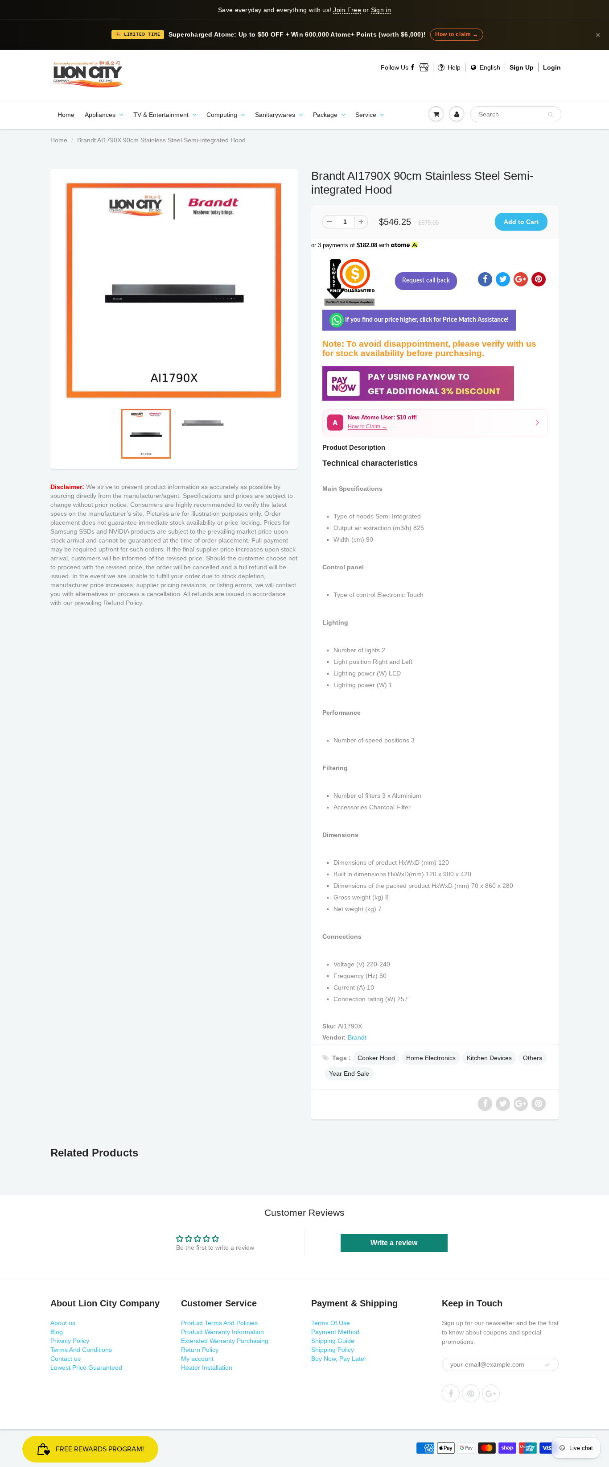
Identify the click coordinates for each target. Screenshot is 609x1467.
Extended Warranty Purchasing (224, 1340)
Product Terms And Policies (219, 1322)
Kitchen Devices (489, 1057)
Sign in (381, 9)
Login (552, 67)
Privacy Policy (69, 1340)
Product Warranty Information (222, 1331)
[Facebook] (412, 67)
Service (365, 114)
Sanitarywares (275, 114)
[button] (434, 422)
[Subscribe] (547, 1365)
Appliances (100, 114)
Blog (56, 1331)
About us (62, 1322)
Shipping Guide (332, 1340)
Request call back (426, 281)
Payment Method (335, 1331)
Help (453, 67)
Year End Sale (349, 1073)
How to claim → (456, 34)
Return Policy (199, 1349)
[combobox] (515, 114)
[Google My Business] (424, 67)
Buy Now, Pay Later (338, 1358)
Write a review (393, 1243)
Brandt (357, 1037)
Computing (221, 114)
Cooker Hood (376, 1057)
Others (532, 1057)
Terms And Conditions (81, 1349)
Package (325, 114)
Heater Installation (206, 1367)
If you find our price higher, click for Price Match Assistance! (426, 320)
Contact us (65, 1358)
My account (197, 1358)
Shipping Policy (332, 1349)
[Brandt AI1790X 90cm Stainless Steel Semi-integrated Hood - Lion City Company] (174, 290)
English (489, 67)
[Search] (550, 115)
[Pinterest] (471, 1393)
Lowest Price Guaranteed (86, 1367)
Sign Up (522, 67)
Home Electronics (431, 1057)
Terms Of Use (330, 1322)
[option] (174, 290)
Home (66, 114)
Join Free (347, 9)
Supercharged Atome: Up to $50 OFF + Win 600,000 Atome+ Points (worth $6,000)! (297, 34)
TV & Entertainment (161, 114)
